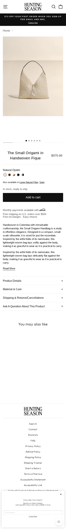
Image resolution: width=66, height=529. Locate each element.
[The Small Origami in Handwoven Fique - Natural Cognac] (17, 391)
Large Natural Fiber (29, 182)
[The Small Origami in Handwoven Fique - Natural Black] (25, 391)
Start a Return (33, 468)
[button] (26, 140)
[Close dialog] (61, 494)
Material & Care (12, 289)
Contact (33, 429)
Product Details (12, 280)
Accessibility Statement (33, 479)
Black (18, 174)
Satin (42, 182)
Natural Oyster (5, 174)
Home (6, 30)
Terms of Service (33, 473)
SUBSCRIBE (33, 517)
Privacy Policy (33, 446)
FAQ (33, 440)
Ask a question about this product (24, 306)
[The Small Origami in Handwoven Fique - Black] (21, 391)
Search (33, 423)
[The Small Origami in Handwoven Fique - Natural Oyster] (9, 391)
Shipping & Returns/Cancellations (23, 297)
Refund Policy (33, 451)
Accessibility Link (33, 485)
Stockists (33, 434)
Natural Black (22, 174)
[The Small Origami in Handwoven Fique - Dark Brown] (13, 391)
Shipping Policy (33, 457)
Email (6, 509)
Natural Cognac (13, 174)
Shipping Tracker (33, 462)
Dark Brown (9, 174)
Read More (9, 268)
